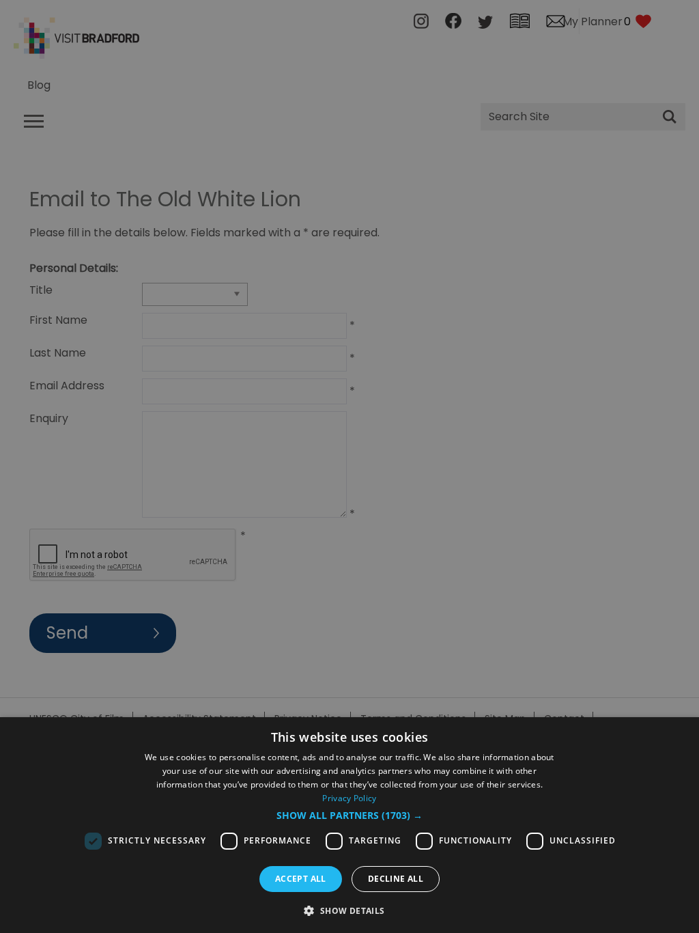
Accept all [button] (300, 879)
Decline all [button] (395, 879)
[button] (349, 815)
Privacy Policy (349, 798)
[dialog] (349, 825)
